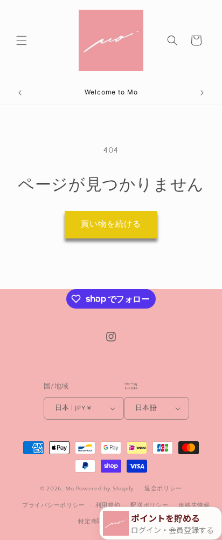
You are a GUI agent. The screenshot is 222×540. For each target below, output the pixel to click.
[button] (21, 40)
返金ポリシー (163, 489)
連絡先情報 (194, 505)
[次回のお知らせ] (202, 93)
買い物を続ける (111, 224)
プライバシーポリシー (53, 505)
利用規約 (108, 505)
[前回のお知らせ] (20, 93)
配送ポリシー (149, 505)
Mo (69, 489)
